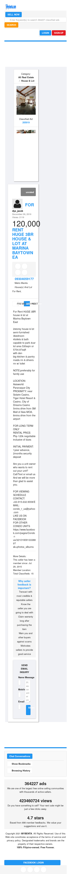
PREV (17, 303)
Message (28, 677)
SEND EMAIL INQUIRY (24, 668)
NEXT (34, 303)
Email (19, 701)
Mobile (19, 689)
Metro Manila (21, 283)
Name (19, 677)
